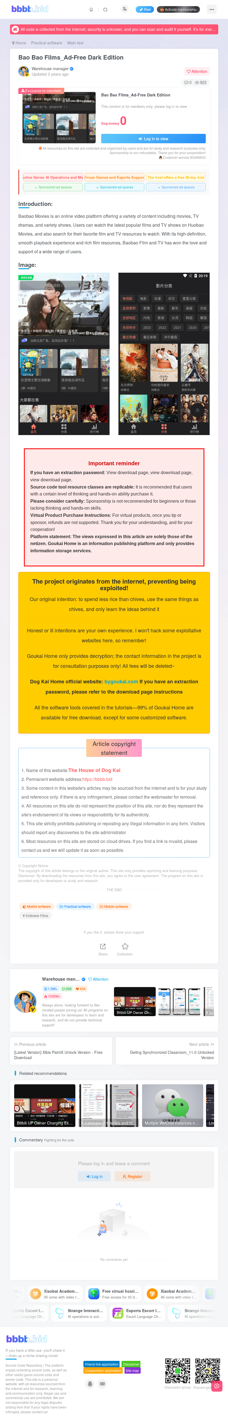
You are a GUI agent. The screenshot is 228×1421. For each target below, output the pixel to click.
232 (69, 988)
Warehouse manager (50, 68)
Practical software (46, 42)
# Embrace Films (35, 915)
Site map (132, 1370)
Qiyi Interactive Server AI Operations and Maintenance (53, 177)
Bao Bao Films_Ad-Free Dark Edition (70, 57)
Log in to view (155, 138)
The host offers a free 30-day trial (176, 177)
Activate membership (181, 9)
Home (20, 42)
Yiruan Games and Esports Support (114, 177)
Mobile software (39, 906)
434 (83, 988)
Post (147, 9)
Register (135, 1176)
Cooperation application (103, 1370)
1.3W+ (53, 988)
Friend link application (101, 1364)
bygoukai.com (122, 681)
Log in (97, 1176)
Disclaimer (131, 1364)
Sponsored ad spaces (53, 187)
